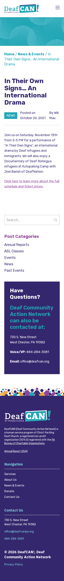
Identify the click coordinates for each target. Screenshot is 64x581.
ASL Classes (14, 251)
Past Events (14, 270)
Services (10, 474)
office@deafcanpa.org (19, 531)
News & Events (31, 54)
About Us (10, 479)
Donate (9, 491)
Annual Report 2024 (16, 451)
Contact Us (11, 497)
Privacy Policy (13, 564)
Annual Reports (16, 245)
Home (9, 54)
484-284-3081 (37, 352)
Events (10, 257)
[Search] (55, 220)
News (8, 264)
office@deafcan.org (34, 361)
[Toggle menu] (57, 7)
